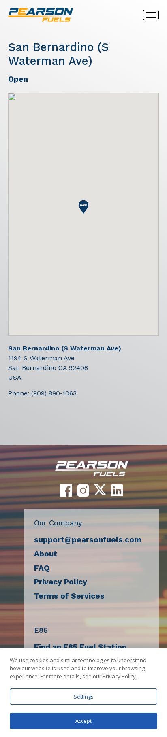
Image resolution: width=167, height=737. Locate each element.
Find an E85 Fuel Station (80, 647)
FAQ (41, 568)
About (45, 554)
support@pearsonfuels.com (87, 539)
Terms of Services (69, 596)
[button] (83, 207)
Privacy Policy (60, 581)
